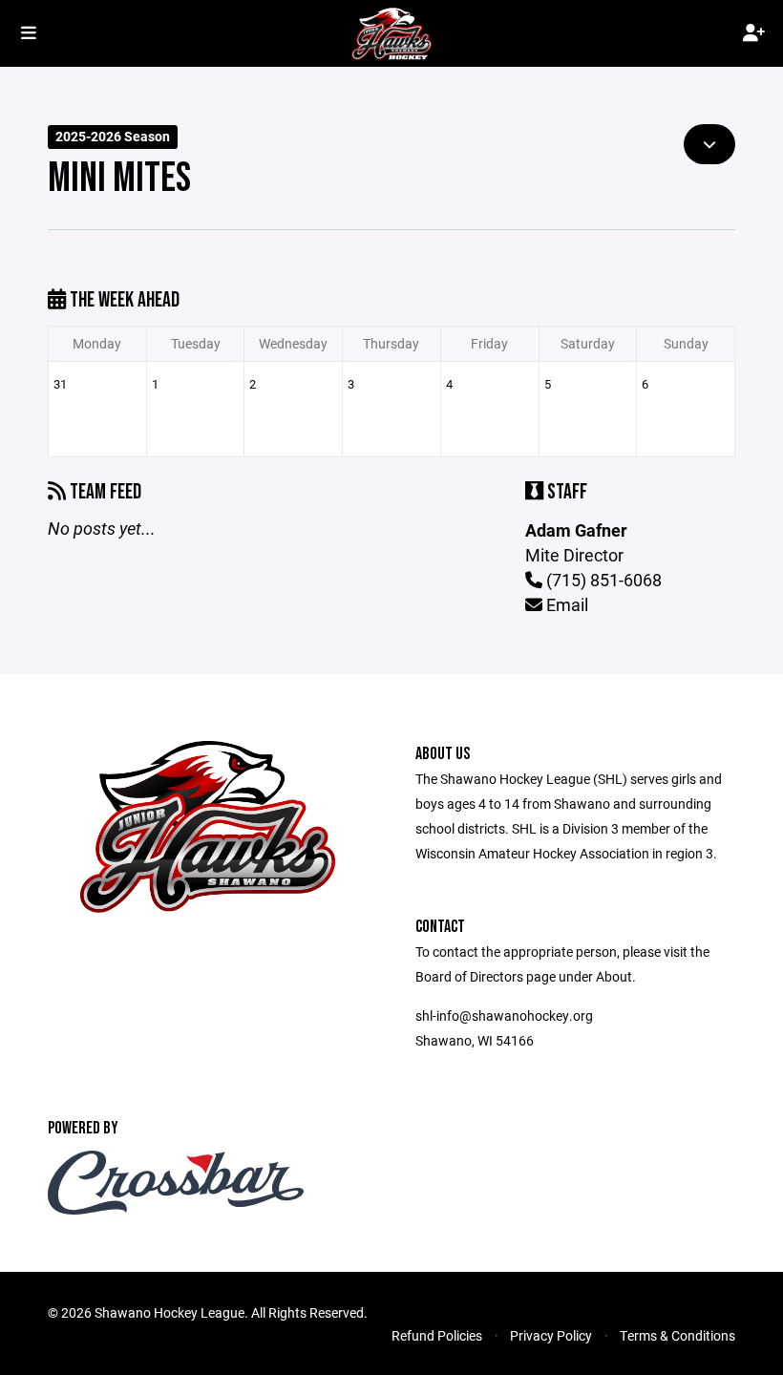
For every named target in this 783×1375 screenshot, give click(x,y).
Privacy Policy (551, 1335)
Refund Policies (437, 1335)
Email (565, 604)
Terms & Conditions (677, 1335)
